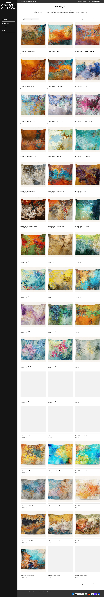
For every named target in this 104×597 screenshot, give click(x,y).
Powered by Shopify (45, 594)
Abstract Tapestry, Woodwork (54, 401)
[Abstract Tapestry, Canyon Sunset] (33, 35)
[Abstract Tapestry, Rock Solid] (60, 524)
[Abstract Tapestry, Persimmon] (33, 419)
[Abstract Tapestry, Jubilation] (33, 314)
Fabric (3, 30)
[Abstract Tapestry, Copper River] (60, 69)
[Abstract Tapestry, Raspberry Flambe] (87, 104)
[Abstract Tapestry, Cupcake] (87, 489)
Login (79, 1)
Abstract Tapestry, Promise (54, 575)
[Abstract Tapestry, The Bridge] (33, 104)
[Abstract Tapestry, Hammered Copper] (33, 209)
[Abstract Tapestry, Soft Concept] (87, 139)
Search (22, 591)
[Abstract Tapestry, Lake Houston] (60, 314)
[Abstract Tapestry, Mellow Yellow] (60, 279)
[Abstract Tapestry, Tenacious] (87, 454)
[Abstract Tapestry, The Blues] (87, 69)
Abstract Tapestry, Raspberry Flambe (83, 121)
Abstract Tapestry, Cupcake (81, 505)
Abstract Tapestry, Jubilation (27, 331)
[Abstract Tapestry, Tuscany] (33, 454)
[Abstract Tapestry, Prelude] (60, 489)
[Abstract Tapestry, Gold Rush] (33, 69)
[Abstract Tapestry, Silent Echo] (33, 489)
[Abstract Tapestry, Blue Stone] (87, 419)
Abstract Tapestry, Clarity (54, 366)
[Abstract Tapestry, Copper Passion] (33, 139)
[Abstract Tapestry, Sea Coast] (87, 244)
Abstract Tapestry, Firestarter (82, 540)
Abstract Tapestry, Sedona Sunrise (56, 191)
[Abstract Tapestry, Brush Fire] (87, 314)
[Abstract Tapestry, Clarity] (60, 349)
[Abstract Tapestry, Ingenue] (33, 349)
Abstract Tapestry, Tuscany (27, 470)
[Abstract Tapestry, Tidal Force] (60, 454)
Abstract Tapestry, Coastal (54, 435)
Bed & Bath (4, 26)
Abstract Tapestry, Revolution (27, 575)
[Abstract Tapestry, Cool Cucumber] (33, 279)
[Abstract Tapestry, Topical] (33, 384)
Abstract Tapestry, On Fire (81, 575)
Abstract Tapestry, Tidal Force (55, 470)
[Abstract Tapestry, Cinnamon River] (60, 209)
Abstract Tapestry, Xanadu (81, 296)
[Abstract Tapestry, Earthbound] (60, 244)
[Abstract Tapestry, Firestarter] (87, 524)
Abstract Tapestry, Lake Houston (55, 331)
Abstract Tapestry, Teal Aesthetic (82, 401)
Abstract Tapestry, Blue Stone (82, 435)
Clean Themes (38, 594)
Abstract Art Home (27, 594)
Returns (36, 591)
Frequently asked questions (46, 591)
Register (84, 1)
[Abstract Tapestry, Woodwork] (60, 384)
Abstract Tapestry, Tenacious (81, 470)
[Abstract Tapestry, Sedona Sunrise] (60, 174)
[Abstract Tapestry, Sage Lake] (87, 349)
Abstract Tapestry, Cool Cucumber (29, 296)
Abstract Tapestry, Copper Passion (29, 156)
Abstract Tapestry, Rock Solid (54, 540)
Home (3, 16)
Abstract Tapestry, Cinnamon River (56, 226)
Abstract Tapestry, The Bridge (28, 121)
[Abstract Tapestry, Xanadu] (87, 279)
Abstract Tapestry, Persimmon (28, 435)
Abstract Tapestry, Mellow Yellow (55, 296)
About (32, 591)
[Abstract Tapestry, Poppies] (33, 244)
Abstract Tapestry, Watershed (82, 226)
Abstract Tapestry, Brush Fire (82, 331)
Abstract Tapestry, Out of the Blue (56, 121)
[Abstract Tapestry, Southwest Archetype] (87, 35)
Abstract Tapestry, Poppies (27, 261)
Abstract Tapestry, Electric (54, 51)
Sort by (22, 19)
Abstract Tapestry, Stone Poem (28, 191)
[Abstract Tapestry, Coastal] (60, 419)
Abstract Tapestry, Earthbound (55, 261)
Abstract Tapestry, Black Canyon (28, 540)
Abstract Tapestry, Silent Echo (28, 505)
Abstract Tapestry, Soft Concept (82, 156)
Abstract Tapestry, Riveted (81, 191)
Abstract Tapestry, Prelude (54, 505)
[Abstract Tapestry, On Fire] (87, 559)
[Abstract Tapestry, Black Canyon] (33, 524)
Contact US (27, 591)
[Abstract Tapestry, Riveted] (87, 174)
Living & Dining (5, 23)
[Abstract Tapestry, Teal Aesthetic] (87, 384)
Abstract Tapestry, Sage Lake (81, 366)
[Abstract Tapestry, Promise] (60, 559)
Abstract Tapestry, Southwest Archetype (84, 51)
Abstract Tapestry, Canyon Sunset (29, 51)
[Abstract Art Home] (8, 6)
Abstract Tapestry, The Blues (81, 86)
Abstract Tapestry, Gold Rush (27, 86)
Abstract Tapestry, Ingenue (27, 366)
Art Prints (4, 19)
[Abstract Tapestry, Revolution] (33, 559)
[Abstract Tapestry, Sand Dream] (60, 139)
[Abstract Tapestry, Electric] (60, 35)
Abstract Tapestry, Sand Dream (55, 156)
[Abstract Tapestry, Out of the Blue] (60, 104)
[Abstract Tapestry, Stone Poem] (33, 174)
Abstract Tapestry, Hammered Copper (29, 226)
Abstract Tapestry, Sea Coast (81, 261)
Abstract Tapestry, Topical (27, 401)
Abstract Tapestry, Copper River (55, 86)
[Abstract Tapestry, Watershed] (87, 209)
